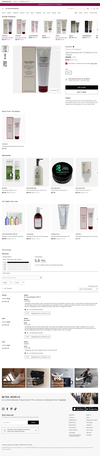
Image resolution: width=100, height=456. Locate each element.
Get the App (89, 422)
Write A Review (6, 250)
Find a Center (93, 13)
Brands (9, 13)
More (59, 13)
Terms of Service (73, 430)
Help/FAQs (71, 415)
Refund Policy (72, 425)
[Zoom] (37, 69)
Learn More (94, 63)
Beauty (54, 13)
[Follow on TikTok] (15, 410)
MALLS (15, 1)
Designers (15, 13)
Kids (44, 13)
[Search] (78, 8)
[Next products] (97, 219)
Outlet (80, 13)
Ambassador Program (91, 420)
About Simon (89, 427)
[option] (36, 69)
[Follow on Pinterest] (11, 410)
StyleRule (77, 49)
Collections (89, 425)
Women (22, 13)
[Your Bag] (97, 9)
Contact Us (71, 417)
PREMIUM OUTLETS (24, 1)
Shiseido (68, 47)
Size (66, 69)
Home (48, 13)
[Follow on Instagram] (3, 410)
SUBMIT (33, 422)
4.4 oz (68, 72)
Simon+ (86, 13)
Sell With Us (89, 435)
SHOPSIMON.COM (6, 1)
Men (27, 13)
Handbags (38, 13)
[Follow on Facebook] (7, 410)
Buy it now (81, 92)
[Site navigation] (3, 9)
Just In (4, 13)
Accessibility (72, 432)
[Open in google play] (91, 410)
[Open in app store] (78, 410)
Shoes (32, 13)
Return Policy (72, 422)
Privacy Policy (72, 427)
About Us (88, 415)
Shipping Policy (73, 420)
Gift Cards (88, 432)
